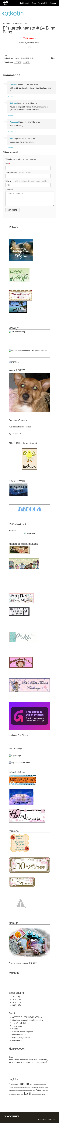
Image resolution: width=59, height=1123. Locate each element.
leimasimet (42, 1094)
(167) (16, 1005)
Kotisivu (26, 181)
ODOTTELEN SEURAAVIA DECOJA (27, 1017)
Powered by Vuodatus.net (46, 1120)
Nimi (7, 164)
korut (33, 1094)
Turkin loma (17, 1026)
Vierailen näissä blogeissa (22, 1032)
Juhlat (31, 1084)
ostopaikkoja (17, 1040)
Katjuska (13, 103)
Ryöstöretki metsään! (27, 1090)
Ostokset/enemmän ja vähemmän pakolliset (30, 1087)
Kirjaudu (53, 3)
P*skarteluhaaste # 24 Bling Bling (29, 30)
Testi (34, 1090)
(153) (16, 1002)
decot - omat (45, 1090)
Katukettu (14, 84)
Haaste (18, 62)
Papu (12, 138)
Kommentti (9, 189)
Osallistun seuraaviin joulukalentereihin (27, 1020)
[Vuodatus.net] (11, 1116)
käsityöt (37, 1094)
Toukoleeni (14, 122)
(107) (16, 999)
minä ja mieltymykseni (21, 1037)
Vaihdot (15, 1029)
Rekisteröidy (42, 3)
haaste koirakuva (19, 1035)
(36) (16, 997)
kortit (26, 62)
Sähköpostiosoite (18, 172)
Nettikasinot (24, 3)
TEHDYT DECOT (19, 1023)
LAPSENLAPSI (12, 1087)
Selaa (34, 3)
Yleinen (39, 1090)
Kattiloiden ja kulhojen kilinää (39, 1084)
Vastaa (10, 96)
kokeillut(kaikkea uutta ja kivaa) (16, 1094)
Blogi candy (13, 1084)
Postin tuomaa (18, 1090)
